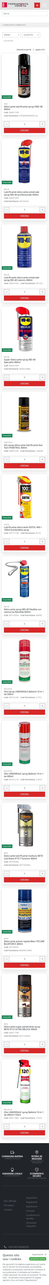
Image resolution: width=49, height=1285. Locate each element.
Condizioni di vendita (32, 1217)
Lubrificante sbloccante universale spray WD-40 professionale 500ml (21, 193)
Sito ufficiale (10, 1200)
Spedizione (31, 1206)
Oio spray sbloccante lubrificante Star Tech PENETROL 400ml (23, 446)
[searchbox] (19, 38)
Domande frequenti (31, 1224)
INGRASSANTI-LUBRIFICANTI (14, 25)
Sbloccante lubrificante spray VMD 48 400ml (23, 108)
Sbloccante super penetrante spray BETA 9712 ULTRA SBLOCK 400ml (22, 1028)
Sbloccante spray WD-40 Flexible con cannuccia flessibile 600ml (22, 610)
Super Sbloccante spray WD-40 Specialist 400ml (20, 361)
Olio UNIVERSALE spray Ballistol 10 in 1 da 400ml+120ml (24, 1113)
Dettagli (23, 76)
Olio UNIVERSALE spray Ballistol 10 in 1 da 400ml (24, 775)
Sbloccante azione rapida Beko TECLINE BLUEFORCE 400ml (24, 942)
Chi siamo (9, 1205)
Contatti (8, 1209)
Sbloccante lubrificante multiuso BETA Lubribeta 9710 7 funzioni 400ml (23, 857)
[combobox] (11, 35)
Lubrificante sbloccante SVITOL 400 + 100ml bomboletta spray (23, 528)
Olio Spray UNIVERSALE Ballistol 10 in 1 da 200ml (24, 693)
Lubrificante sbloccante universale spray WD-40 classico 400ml (21, 278)
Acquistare (31, 1197)
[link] (15, 4)
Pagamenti (31, 1202)
